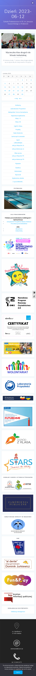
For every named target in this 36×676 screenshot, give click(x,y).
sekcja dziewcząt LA (18, 149)
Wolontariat (18, 171)
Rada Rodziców (18, 133)
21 (13, 91)
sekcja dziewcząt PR (18, 159)
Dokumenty (19, 231)
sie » (20, 98)
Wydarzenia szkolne (18, 178)
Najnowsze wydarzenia (18, 115)
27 (9, 94)
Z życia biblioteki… (18, 181)
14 (13, 87)
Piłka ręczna (18, 153)
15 (18, 87)
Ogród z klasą (18, 126)
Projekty (18, 129)
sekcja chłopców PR (18, 156)
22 (18, 91)
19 (5, 91)
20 (9, 91)
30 (22, 94)
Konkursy (18, 105)
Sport (18, 140)
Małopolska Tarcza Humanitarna (18, 112)
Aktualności (19, 229)
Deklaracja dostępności (18, 611)
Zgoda (18, 672)
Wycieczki (18, 175)
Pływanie (18, 163)
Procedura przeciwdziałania (19, 223)
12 (5, 87)
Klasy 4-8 (18, 122)
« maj (16, 98)
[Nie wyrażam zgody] (34, 669)
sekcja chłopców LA (18, 145)
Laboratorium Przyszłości (18, 109)
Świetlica (18, 168)
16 (22, 87)
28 (13, 94)
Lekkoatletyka (18, 143)
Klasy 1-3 (18, 118)
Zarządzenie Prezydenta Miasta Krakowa (19, 222)
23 (22, 91)
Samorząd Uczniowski (18, 136)
